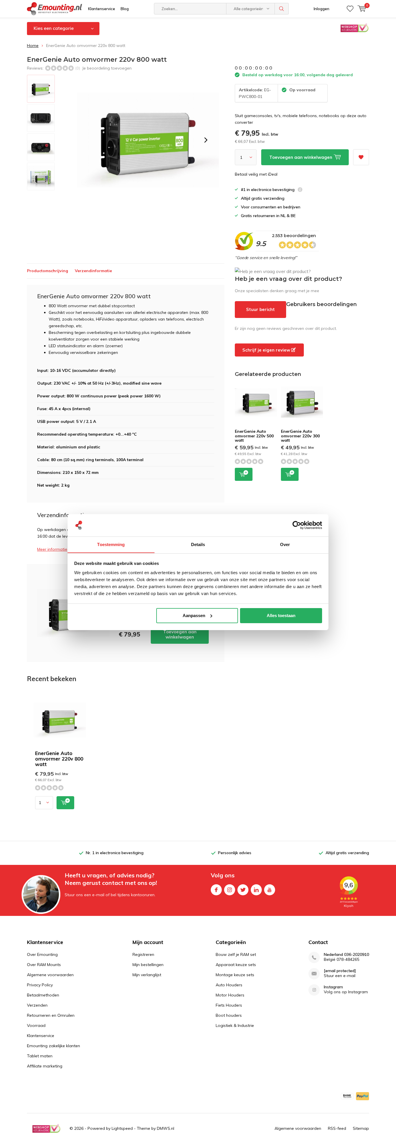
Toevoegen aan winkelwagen (180, 634)
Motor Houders (230, 995)
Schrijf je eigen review (266, 350)
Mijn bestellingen (148, 964)
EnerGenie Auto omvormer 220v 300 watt (300, 436)
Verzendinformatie (93, 270)
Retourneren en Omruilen (51, 1015)
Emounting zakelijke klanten (53, 1045)
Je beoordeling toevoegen (107, 68)
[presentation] (206, 140)
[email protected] (340, 970)
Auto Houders (229, 984)
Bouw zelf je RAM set (236, 954)
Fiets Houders (229, 1005)
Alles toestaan (281, 615)
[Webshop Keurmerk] (46, 1128)
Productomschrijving (47, 270)
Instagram (229, 889)
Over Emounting (42, 954)
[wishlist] (350, 8)
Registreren (143, 954)
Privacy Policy (40, 984)
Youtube (269, 889)
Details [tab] (198, 544)
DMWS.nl (165, 1128)
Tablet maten (39, 1055)
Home (33, 45)
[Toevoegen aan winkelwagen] (65, 802)
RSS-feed (337, 1128)
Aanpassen (194, 615)
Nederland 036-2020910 (346, 954)
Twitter (242, 889)
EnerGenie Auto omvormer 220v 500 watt (254, 436)
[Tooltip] (300, 190)
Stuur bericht (260, 309)
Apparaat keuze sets (236, 964)
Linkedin (256, 889)
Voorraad (36, 1025)
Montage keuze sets (235, 974)
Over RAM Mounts (44, 964)
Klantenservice (101, 8)
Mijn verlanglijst (146, 974)
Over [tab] (285, 544)
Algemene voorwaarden (50, 974)
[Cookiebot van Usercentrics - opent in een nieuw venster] (296, 525)
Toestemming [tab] (111, 544)
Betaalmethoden (43, 995)
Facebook (216, 889)
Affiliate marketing (44, 1066)
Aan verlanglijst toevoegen (361, 157)
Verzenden (37, 1005)
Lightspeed (122, 1128)
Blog (125, 8)
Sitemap (361, 1128)
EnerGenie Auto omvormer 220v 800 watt (59, 758)
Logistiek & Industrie (235, 1025)
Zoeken (282, 8)
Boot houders (229, 1015)
